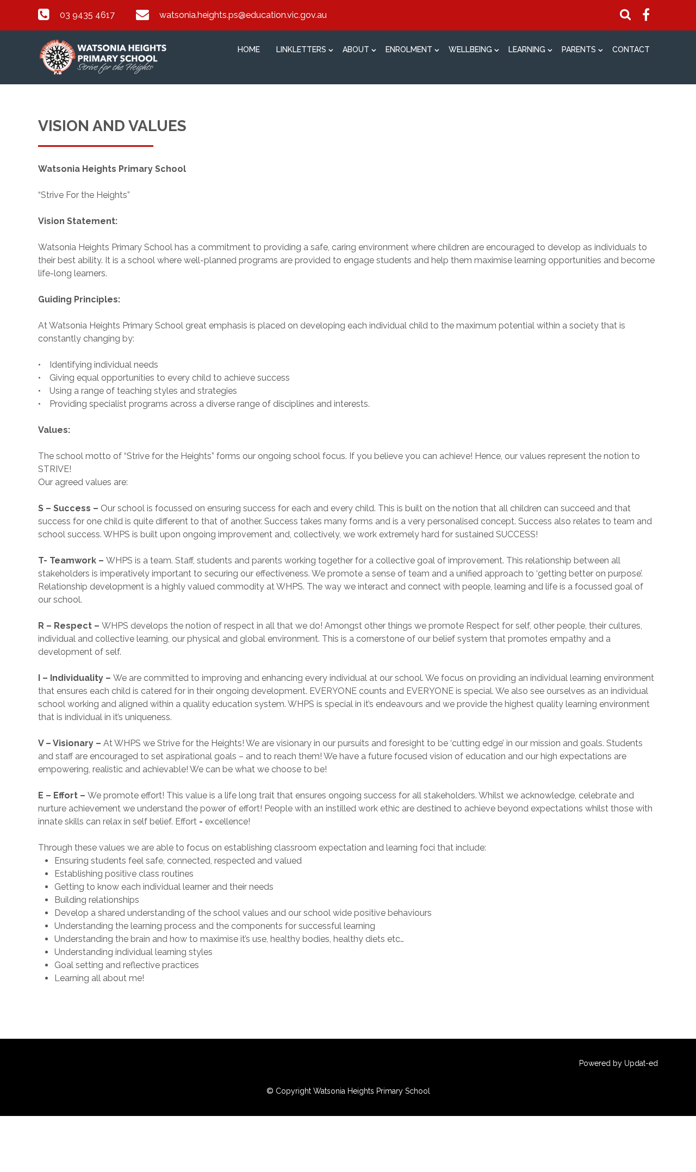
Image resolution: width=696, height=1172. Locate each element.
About (356, 49)
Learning (526, 49)
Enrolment (409, 49)
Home (249, 49)
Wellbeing (470, 49)
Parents (579, 49)
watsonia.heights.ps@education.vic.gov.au (243, 15)
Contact (631, 49)
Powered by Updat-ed (618, 1063)
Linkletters (301, 49)
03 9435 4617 (87, 15)
